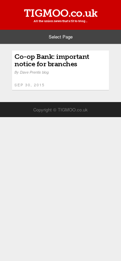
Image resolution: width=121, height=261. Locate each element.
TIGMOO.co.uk (60, 13)
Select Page (61, 36)
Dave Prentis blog (34, 72)
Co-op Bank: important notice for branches (51, 60)
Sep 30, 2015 (29, 84)
